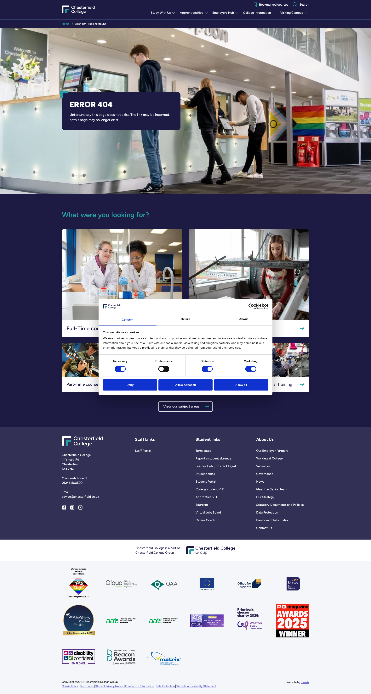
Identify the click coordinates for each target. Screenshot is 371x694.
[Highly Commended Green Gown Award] (78, 620)
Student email (205, 474)
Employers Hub (226, 13)
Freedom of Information (272, 520)
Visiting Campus (294, 13)
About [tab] (243, 319)
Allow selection (185, 384)
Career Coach (205, 520)
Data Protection (267, 512)
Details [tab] (185, 319)
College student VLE (210, 489)
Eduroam (202, 505)
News (260, 481)
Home (65, 23)
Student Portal (206, 481)
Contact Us (264, 528)
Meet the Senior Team (271, 489)
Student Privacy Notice (109, 686)
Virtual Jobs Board (208, 512)
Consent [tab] (127, 319)
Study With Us (164, 13)
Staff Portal (143, 450)
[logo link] (249, 620)
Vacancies (263, 466)
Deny (130, 384)
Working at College (269, 458)
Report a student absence (213, 458)
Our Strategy (265, 497)
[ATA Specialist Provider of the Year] (207, 620)
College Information (260, 13)
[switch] (163, 369)
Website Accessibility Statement (196, 686)
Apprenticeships (194, 13)
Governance (264, 474)
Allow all (241, 384)
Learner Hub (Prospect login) (216, 466)
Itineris (305, 682)
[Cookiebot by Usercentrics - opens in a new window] (251, 306)
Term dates (203, 450)
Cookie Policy (70, 686)
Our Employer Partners (272, 450)
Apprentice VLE (207, 497)
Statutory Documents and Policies (280, 505)
